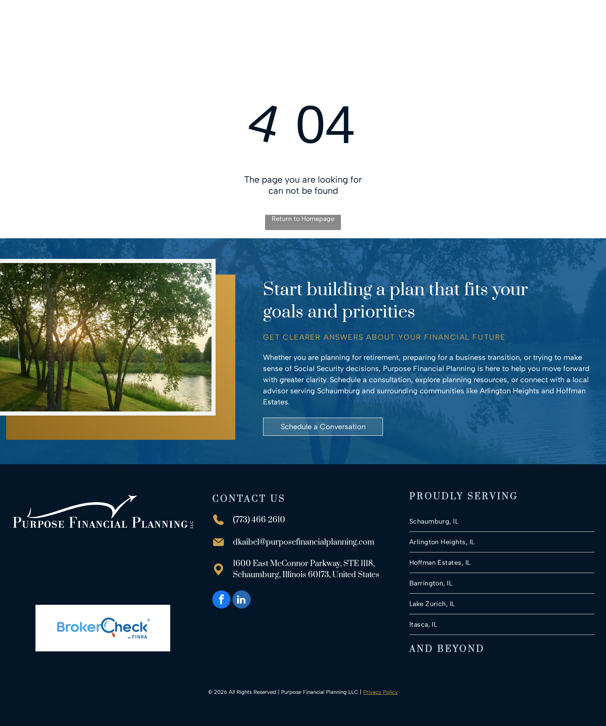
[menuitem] (260, 22)
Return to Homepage (303, 219)
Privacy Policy (380, 692)
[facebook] (221, 600)
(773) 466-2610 (259, 520)
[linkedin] (242, 600)
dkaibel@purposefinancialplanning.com (303, 542)
